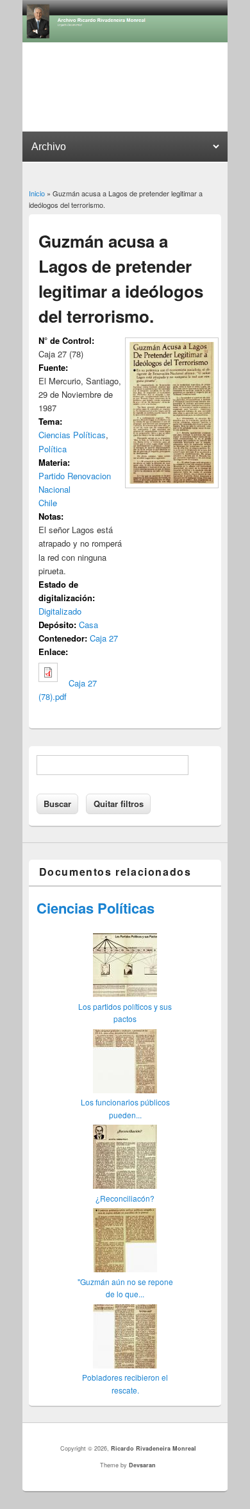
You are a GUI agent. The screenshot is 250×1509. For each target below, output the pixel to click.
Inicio (37, 193)
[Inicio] (125, 39)
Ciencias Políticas (72, 435)
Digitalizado (59, 611)
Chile (47, 503)
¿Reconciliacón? (125, 1198)
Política (52, 449)
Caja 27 (104, 638)
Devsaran (142, 1465)
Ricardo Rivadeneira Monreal (153, 1448)
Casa (88, 624)
